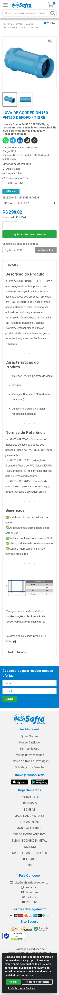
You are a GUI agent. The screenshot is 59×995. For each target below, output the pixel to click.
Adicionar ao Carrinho (31, 234)
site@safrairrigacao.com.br (31, 882)
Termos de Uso (29, 748)
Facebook (31, 892)
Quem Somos (29, 736)
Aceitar (13, 981)
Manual (12, 191)
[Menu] (5, 5)
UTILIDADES (29, 859)
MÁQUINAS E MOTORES (29, 815)
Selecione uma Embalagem (20, 197)
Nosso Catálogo (29, 742)
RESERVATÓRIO (29, 797)
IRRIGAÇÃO (29, 803)
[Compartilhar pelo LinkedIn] (20, 140)
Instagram (31, 887)
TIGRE (13, 159)
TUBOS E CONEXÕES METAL (29, 840)
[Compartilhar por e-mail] (27, 140)
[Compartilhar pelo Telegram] (13, 140)
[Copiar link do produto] (34, 140)
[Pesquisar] (52, 13)
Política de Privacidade (29, 755)
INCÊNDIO (29, 846)
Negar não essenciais (37, 981)
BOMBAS (29, 809)
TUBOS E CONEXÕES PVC (29, 834)
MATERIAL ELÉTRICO (29, 828)
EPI (30, 865)
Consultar (47, 250)
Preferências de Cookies (21, 988)
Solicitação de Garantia (29, 767)
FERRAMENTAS (29, 822)
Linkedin (31, 897)
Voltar (51, 23)
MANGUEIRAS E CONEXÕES (29, 853)
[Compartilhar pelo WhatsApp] (5, 140)
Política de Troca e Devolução (30, 761)
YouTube (32, 902)
